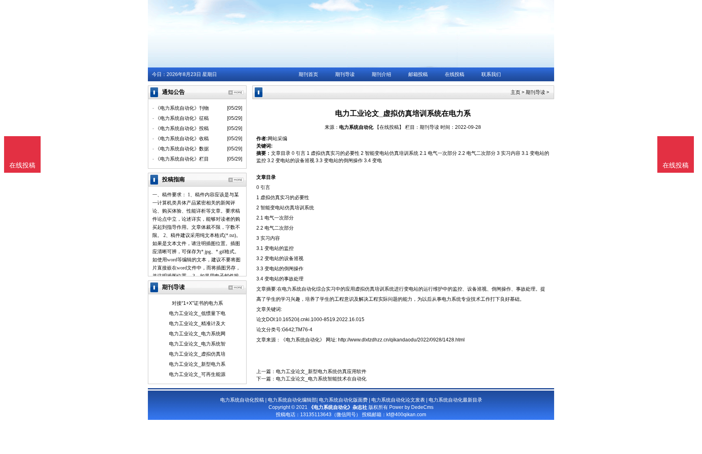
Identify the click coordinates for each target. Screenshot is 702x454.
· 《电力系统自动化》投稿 (180, 128)
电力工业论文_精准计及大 (197, 323)
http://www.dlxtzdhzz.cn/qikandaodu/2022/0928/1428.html (401, 340)
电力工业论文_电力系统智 (197, 344)
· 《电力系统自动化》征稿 (180, 118)
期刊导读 (345, 74)
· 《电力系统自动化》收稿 (180, 138)
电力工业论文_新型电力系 (197, 364)
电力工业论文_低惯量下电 (197, 313)
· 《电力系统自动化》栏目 (180, 159)
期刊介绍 (381, 74)
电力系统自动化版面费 (343, 400)
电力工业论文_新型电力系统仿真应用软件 (321, 371)
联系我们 (491, 74)
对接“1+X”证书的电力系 (197, 303)
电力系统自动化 (356, 127)
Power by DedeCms (411, 407)
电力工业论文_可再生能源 (197, 374)
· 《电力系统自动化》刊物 (180, 108)
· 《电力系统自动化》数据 (180, 149)
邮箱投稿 (418, 74)
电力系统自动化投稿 (242, 400)
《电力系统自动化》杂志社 (338, 407)
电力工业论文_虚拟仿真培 (197, 354)
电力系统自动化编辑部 (292, 400)
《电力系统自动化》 (303, 340)
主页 (515, 92)
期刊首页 (308, 74)
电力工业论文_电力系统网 (197, 334)
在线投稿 (454, 74)
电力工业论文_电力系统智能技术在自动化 (321, 379)
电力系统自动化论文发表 (398, 400)
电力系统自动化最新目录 (455, 400)
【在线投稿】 (389, 127)
